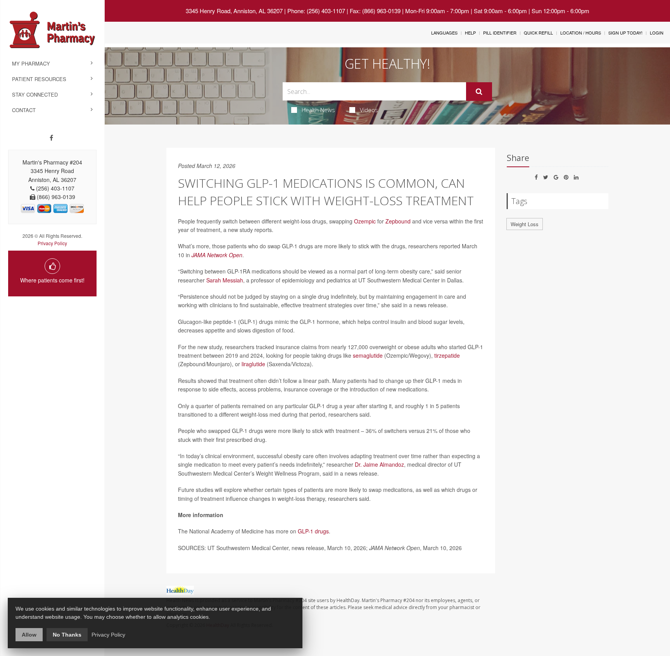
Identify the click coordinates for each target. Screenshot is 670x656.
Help (470, 32)
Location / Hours (580, 32)
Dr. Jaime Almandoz (379, 464)
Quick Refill (538, 32)
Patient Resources (39, 79)
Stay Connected (35, 94)
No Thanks (67, 635)
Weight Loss (525, 224)
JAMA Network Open (217, 255)
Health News (318, 110)
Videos (369, 110)
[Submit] (479, 91)
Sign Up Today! (625, 32)
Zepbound (398, 221)
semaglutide (368, 355)
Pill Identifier (499, 32)
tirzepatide (447, 355)
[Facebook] (51, 138)
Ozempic (365, 221)
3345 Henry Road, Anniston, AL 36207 (234, 11)
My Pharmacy (31, 63)
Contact (24, 110)
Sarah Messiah (224, 280)
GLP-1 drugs (313, 531)
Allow (29, 635)
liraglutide (253, 364)
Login (656, 32)
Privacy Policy (52, 243)
